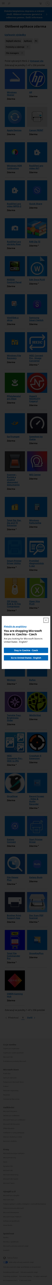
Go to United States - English (26, 657)
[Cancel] (46, 620)
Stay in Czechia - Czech (26, 650)
